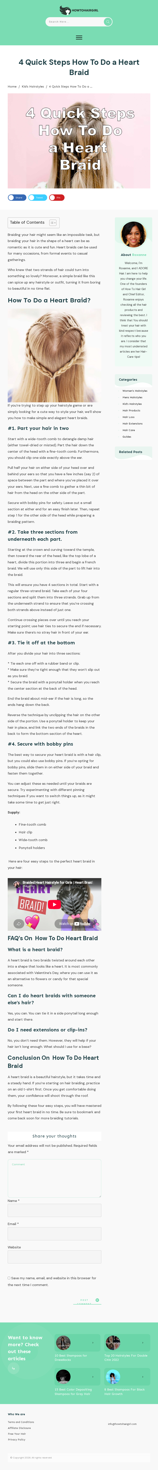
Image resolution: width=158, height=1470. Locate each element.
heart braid (82, 861)
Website (14, 1247)
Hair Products (131, 410)
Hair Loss (128, 417)
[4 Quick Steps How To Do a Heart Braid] (79, 141)
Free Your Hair (17, 1433)
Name (14, 1200)
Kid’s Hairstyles (132, 404)
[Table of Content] (52, 223)
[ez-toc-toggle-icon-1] (50, 222)
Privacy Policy (16, 1439)
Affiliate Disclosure (19, 1428)
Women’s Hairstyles (135, 390)
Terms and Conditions (21, 1422)
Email (13, 1224)
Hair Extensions (133, 423)
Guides (127, 436)
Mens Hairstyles (132, 397)
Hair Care (129, 430)
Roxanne (139, 255)
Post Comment (84, 1302)
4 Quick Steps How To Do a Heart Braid (79, 67)
